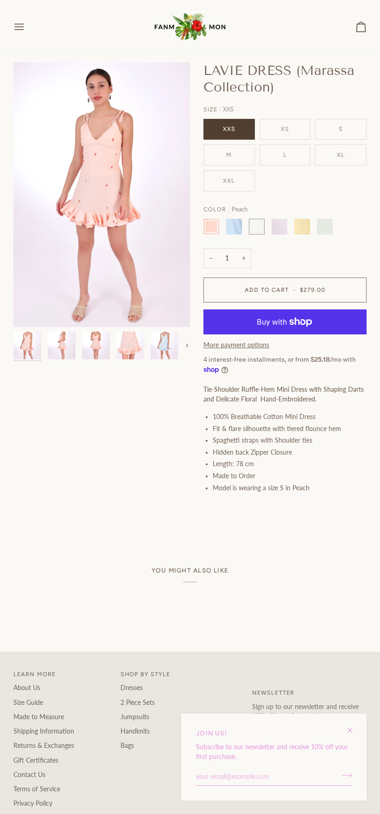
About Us (26, 687)
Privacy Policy (32, 803)
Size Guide (28, 702)
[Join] (344, 775)
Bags (127, 745)
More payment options (236, 345)
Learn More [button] (34, 674)
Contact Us (29, 774)
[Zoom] (31, 310)
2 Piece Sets (137, 702)
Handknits (135, 731)
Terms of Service (36, 789)
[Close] (354, 726)
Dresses (131, 687)
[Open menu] (27, 27)
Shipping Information (43, 731)
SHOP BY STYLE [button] (145, 674)
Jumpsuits (134, 717)
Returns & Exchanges (43, 745)
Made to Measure (38, 717)
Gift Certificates (35, 760)
